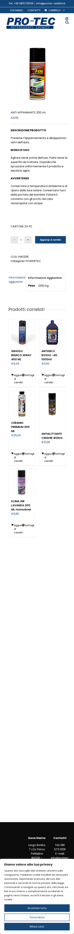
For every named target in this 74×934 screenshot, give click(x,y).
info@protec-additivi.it (50, 3)
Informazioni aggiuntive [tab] (16, 280)
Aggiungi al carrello (50, 239)
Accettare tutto (37, 908)
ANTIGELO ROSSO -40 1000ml (49, 355)
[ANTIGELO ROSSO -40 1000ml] (52, 332)
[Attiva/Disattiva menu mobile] (67, 18)
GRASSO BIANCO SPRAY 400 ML (21, 355)
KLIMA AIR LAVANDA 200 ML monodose (21, 505)
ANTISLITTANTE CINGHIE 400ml (51, 436)
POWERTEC (33, 261)
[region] (37, 896)
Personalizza (37, 917)
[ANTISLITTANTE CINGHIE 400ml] (52, 409)
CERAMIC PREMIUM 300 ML (20, 427)
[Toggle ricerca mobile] (67, 22)
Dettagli (29, 375)
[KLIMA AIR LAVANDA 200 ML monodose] (22, 482)
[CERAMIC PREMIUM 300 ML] (22, 404)
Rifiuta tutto (37, 926)
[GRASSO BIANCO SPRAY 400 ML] (22, 332)
